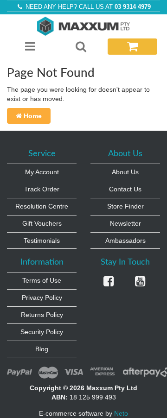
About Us (125, 172)
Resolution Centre (41, 206)
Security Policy (41, 332)
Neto (121, 413)
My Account (42, 172)
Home (32, 116)
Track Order (41, 189)
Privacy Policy (42, 297)
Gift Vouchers (42, 223)
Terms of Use (41, 280)
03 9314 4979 (133, 7)
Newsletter (125, 223)
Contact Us (125, 189)
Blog (41, 349)
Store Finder (125, 206)
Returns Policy (42, 314)
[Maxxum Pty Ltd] (83, 25)
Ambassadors (125, 240)
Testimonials (42, 240)
